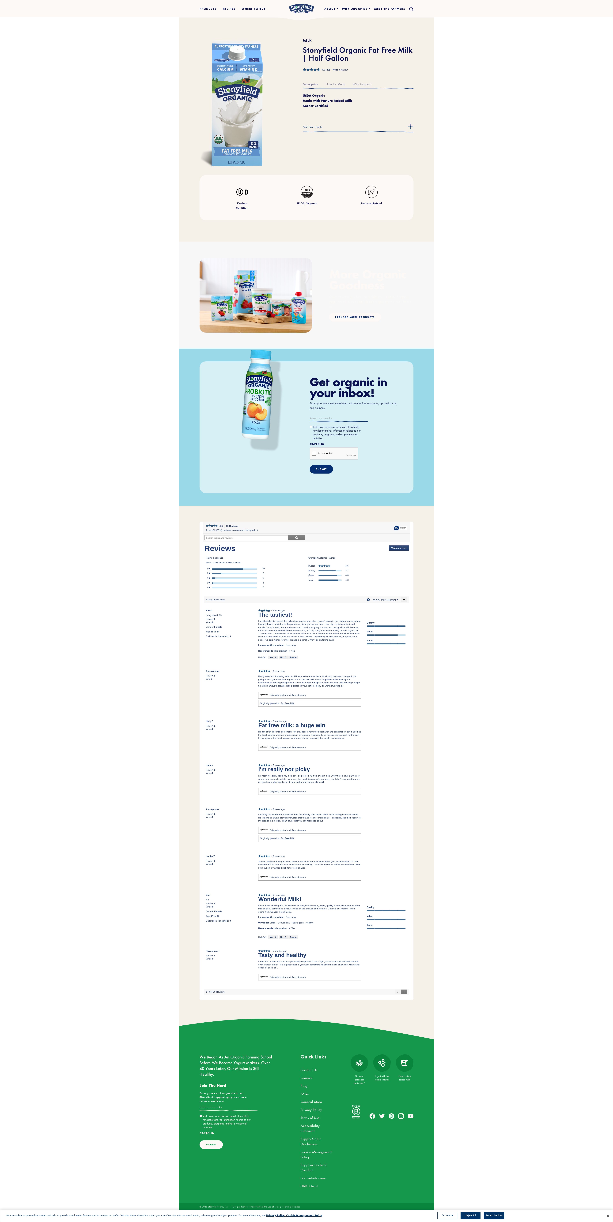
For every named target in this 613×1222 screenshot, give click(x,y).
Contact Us (309, 1069)
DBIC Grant (309, 1185)
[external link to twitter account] (382, 1116)
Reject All (470, 1215)
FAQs (305, 1093)
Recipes (229, 8)
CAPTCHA (317, 444)
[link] (212, 526)
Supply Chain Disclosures (311, 1140)
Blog (304, 1085)
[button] (404, 992)
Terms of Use (310, 1117)
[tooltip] (400, 528)
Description (310, 84)
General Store (311, 1101)
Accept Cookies (494, 1215)
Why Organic (362, 84)
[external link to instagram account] (401, 1116)
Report (293, 657)
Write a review (340, 69)
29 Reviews (233, 526)
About (330, 8)
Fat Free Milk (287, 703)
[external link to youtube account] (410, 1116)
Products (208, 8)
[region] (306, 1216)
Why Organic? (355, 8)
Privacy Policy (311, 1109)
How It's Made (335, 84)
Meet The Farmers (389, 8)
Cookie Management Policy (316, 1153)
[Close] (607, 1215)
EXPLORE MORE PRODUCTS (355, 317)
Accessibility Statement (310, 1127)
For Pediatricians (314, 1177)
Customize (447, 1215)
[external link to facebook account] (372, 1116)
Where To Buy (254, 8)
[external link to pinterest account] (391, 1116)
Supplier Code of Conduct (314, 1166)
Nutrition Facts (312, 126)
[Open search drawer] (411, 8)
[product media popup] (232, 103)
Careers (307, 1077)
